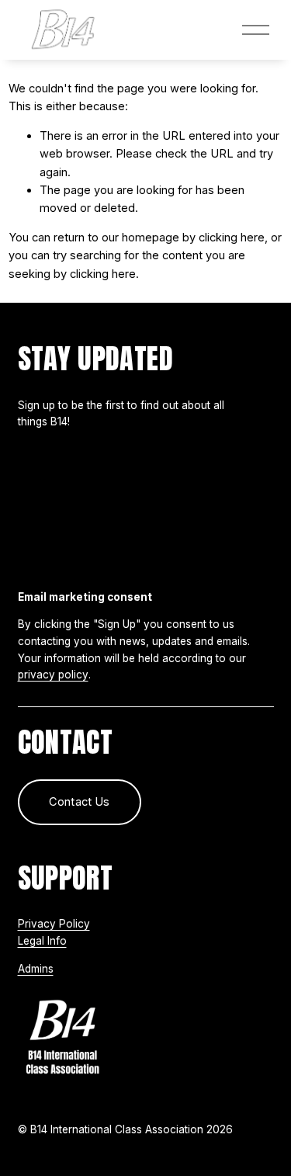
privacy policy (53, 674)
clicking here (232, 238)
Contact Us (79, 802)
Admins (36, 969)
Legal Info (42, 941)
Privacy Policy (54, 924)
